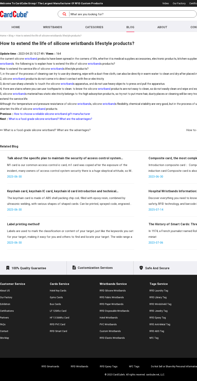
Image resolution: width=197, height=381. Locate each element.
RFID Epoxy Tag (157, 317)
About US (5, 290)
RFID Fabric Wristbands (112, 297)
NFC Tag (154, 338)
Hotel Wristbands (109, 317)
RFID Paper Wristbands (112, 304)
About (162, 27)
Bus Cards (55, 304)
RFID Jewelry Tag (158, 311)
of (91, 58)
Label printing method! (23, 224)
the (2, 58)
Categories (94, 27)
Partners (4, 317)
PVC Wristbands (108, 324)
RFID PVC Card (57, 324)
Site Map (4, 338)
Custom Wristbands (110, 331)
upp (128, 58)
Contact (4, 331)
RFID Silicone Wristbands (113, 290)
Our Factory (179, 3)
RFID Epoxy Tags (109, 366)
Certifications (7, 311)
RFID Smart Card (58, 331)
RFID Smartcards (50, 366)
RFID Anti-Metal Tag (159, 324)
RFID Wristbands (79, 366)
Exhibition (5, 304)
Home (16, 27)
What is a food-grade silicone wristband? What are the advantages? (47, 130)
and (172, 73)
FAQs (3, 324)
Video (165, 3)
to (35, 63)
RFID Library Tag (158, 297)
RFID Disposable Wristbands (114, 311)
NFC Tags (134, 366)
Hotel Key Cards (58, 290)
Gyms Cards (56, 297)
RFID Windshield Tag (160, 304)
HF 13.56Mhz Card (59, 317)
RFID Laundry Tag (158, 290)
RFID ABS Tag (156, 331)
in (73, 58)
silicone (19, 58)
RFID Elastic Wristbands (112, 338)
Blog (130, 27)
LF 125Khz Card (58, 311)
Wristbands (52, 27)
